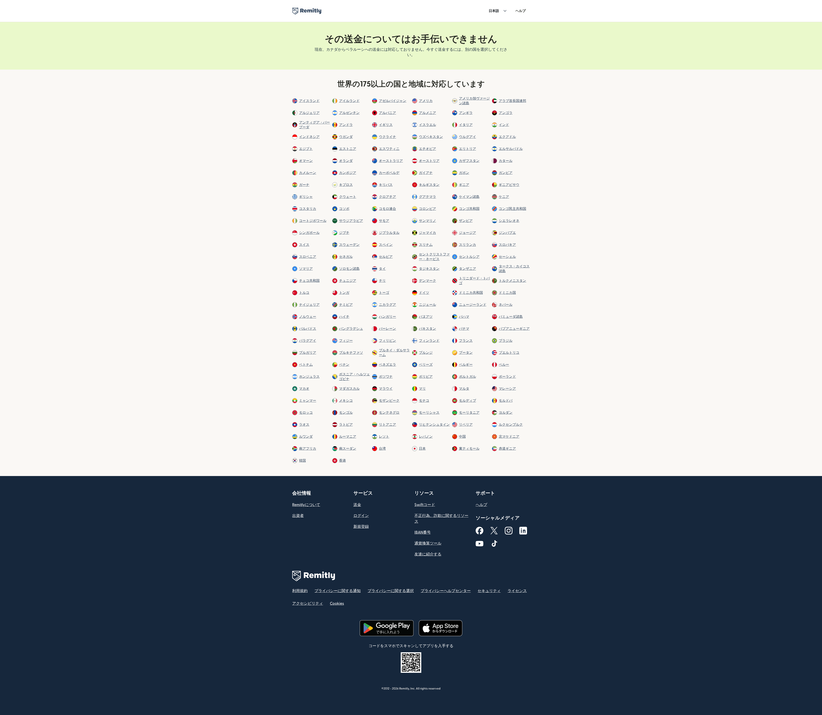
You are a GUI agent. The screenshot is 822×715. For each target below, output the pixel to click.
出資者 (298, 516)
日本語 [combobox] (494, 11)
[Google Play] (387, 628)
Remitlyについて (306, 505)
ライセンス (517, 591)
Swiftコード (424, 505)
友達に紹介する (427, 554)
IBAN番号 (422, 532)
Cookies (337, 603)
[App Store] (440, 628)
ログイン (361, 516)
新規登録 (361, 526)
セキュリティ (489, 591)
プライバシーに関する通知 (337, 591)
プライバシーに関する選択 (391, 591)
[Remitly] (306, 11)
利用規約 (300, 591)
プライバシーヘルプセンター (446, 591)
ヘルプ (520, 11)
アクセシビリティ (307, 603)
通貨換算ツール (427, 543)
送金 (357, 505)
